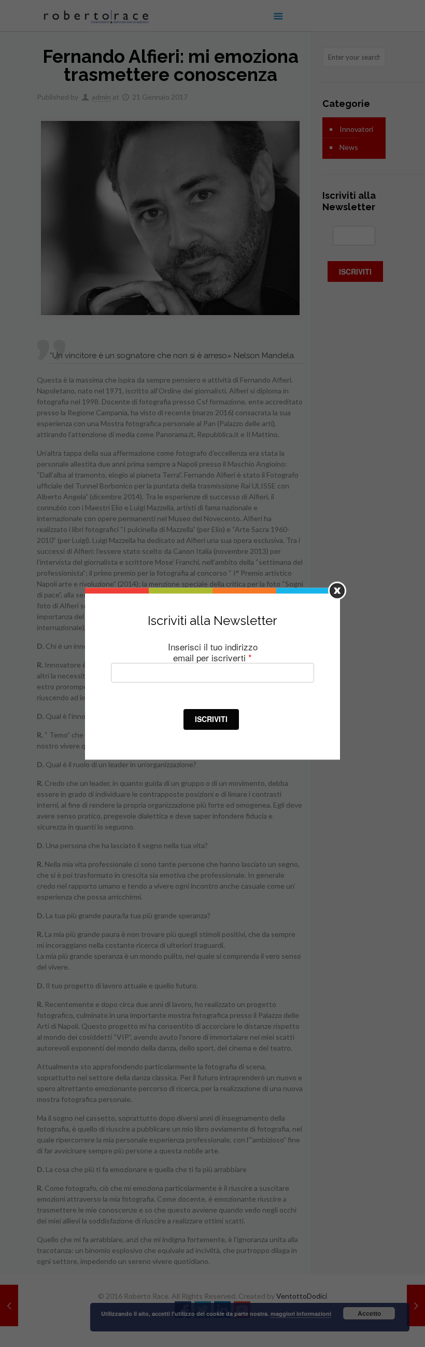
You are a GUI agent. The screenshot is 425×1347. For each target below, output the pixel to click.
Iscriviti (211, 719)
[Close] (337, 590)
